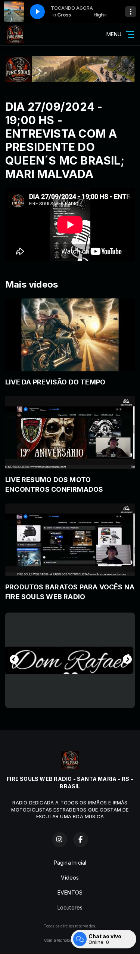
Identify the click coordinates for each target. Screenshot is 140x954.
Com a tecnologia (60, 940)
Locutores (70, 907)
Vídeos (70, 877)
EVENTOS (70, 892)
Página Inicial (70, 862)
